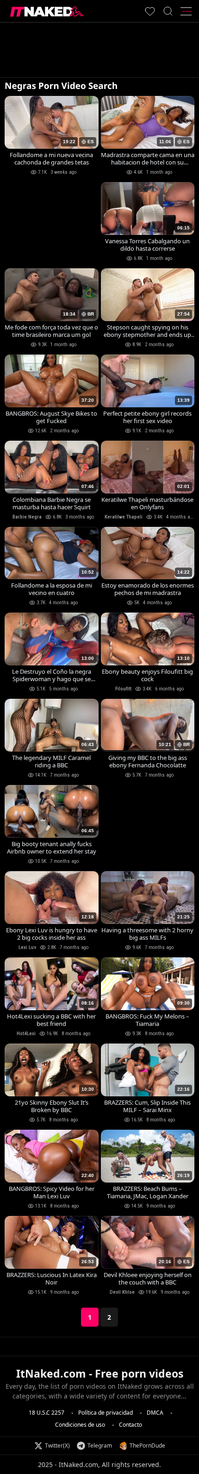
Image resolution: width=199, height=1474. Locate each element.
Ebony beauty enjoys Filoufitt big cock (147, 675)
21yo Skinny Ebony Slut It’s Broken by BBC (51, 1106)
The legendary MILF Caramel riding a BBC (51, 761)
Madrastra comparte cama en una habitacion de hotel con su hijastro (147, 158)
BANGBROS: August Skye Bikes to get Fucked (51, 417)
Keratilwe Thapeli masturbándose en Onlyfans (147, 503)
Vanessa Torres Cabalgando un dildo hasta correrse (147, 244)
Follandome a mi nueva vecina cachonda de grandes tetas (51, 158)
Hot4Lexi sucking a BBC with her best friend (51, 1019)
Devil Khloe (122, 1292)
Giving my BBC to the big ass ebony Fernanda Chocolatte (147, 761)
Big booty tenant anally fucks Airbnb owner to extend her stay (51, 847)
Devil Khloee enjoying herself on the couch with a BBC (148, 1278)
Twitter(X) (57, 1445)
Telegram (99, 1445)
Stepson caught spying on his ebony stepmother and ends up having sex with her (147, 330)
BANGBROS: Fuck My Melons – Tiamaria (147, 1019)
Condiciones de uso (80, 1425)
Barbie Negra (27, 517)
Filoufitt (123, 689)
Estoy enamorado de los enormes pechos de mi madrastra (147, 589)
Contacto (130, 1425)
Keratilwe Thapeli (124, 517)
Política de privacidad (105, 1413)
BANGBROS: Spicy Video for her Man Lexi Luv (51, 1192)
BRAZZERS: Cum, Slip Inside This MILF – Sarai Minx (147, 1106)
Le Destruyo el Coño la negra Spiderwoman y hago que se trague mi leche (51, 675)
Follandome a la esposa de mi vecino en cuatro (51, 589)
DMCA (155, 1413)
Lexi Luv (27, 947)
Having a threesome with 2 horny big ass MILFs (147, 933)
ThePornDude (147, 1445)
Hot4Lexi (26, 1034)
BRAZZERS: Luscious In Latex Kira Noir (51, 1278)
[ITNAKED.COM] (46, 11)
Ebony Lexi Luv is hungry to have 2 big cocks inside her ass (51, 933)
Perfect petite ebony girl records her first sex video (147, 417)
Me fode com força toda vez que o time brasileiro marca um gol (51, 330)
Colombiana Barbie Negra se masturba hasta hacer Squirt (51, 503)
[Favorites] (149, 11)
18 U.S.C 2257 (46, 1413)
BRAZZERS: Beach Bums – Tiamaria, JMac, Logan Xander (147, 1192)
